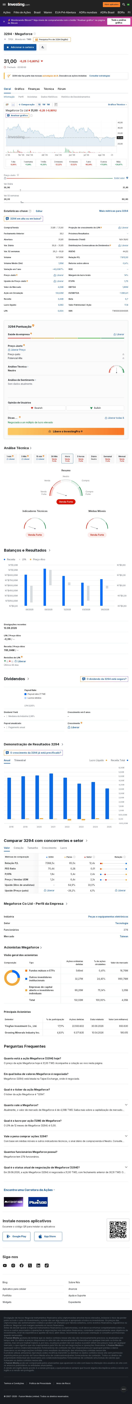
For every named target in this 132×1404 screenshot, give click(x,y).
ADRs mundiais (88, 12)
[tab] (10, 458)
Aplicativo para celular (14, 1289)
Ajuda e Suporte (77, 1295)
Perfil (21, 97)
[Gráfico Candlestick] (7, 104)
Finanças (34, 88)
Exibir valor (119, 178)
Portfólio (7, 1295)
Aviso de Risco (63, 1383)
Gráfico (19, 88)
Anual (7, 760)
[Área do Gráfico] (13, 104)
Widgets (7, 1302)
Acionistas (32, 97)
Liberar (50, 890)
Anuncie (73, 1289)
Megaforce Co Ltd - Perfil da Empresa (33, 904)
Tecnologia (121, 923)
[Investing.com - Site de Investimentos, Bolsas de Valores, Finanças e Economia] (19, 4)
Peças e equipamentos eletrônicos (108, 916)
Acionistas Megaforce (21, 947)
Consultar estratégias (99, 76)
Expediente (75, 1302)
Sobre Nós (74, 1282)
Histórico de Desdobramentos (75, 97)
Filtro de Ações (22, 12)
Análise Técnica (16, 448)
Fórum (62, 88)
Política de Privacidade (40, 1383)
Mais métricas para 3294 (113, 211)
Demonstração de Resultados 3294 (31, 744)
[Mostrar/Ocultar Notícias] (56, 104)
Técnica (49, 88)
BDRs (121, 12)
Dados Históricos (49, 97)
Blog (5, 1282)
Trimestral (20, 760)
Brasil (37, 12)
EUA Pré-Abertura (65, 12)
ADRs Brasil (107, 12)
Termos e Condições (14, 1383)
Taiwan (124, 936)
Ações (6, 12)
